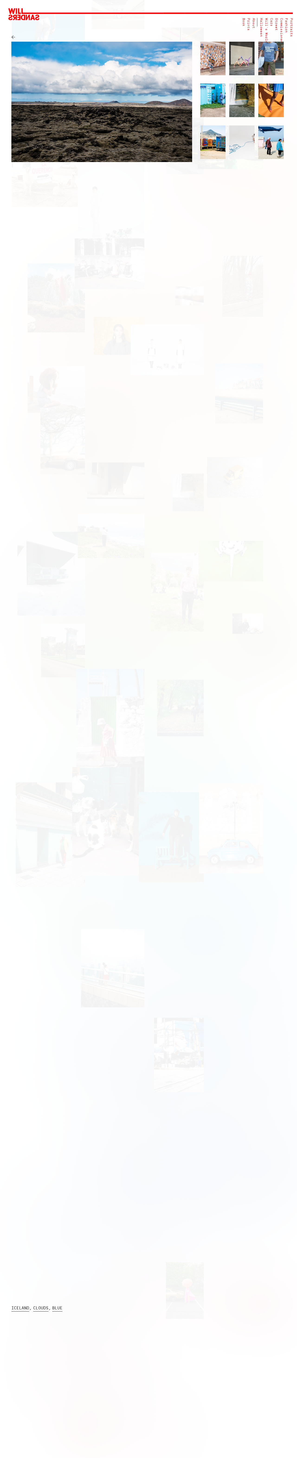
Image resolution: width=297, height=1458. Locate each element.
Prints (248, 24)
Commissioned (281, 30)
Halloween (261, 27)
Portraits (291, 27)
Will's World (266, 30)
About (253, 23)
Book (243, 22)
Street (276, 24)
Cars (271, 22)
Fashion (286, 25)
